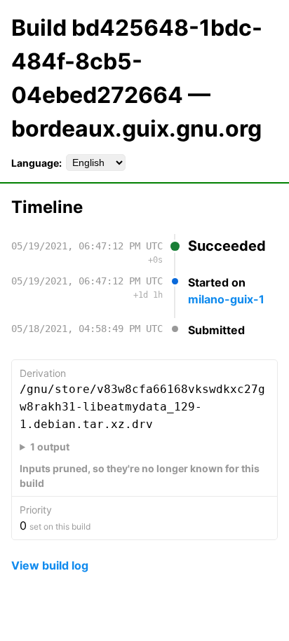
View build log (49, 565)
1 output (49, 447)
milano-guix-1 (226, 299)
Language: (36, 163)
